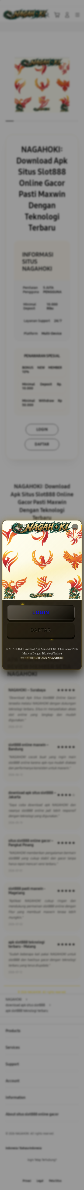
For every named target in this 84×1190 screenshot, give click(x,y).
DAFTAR (41, 630)
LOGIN (40, 612)
